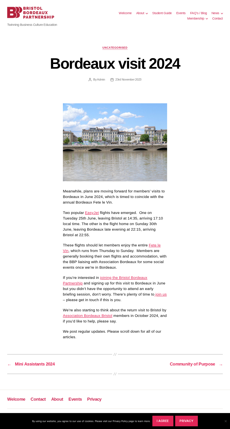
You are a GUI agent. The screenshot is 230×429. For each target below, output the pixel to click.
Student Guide (162, 13)
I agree (163, 421)
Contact (217, 18)
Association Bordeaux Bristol (87, 316)
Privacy (94, 399)
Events (181, 13)
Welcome (125, 13)
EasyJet (92, 213)
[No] (225, 421)
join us (160, 294)
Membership (195, 18)
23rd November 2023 (128, 79)
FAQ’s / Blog (198, 13)
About (140, 13)
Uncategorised (114, 47)
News (215, 13)
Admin (101, 79)
